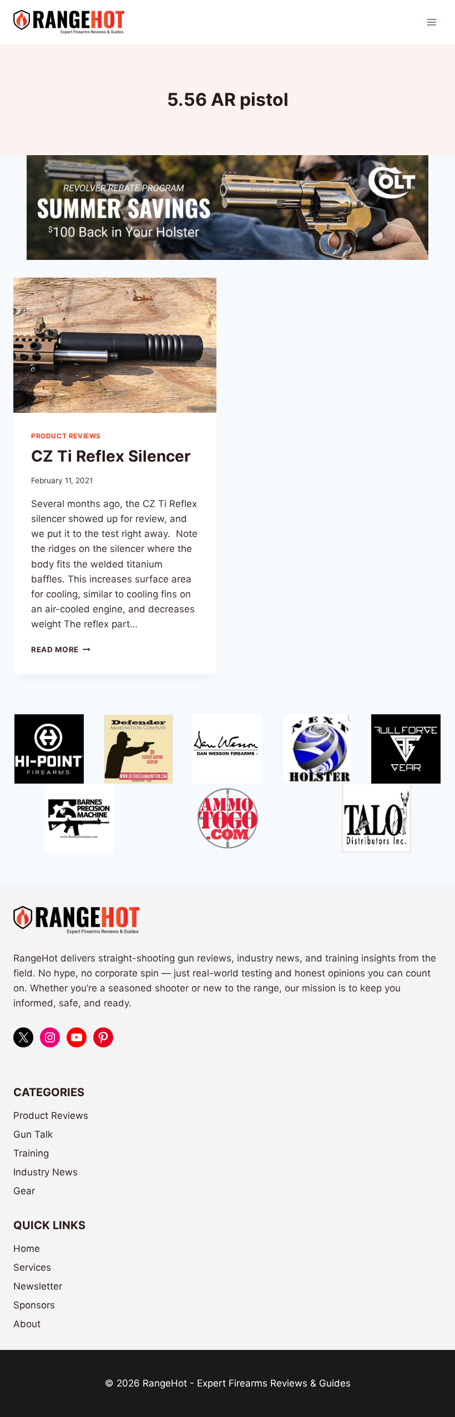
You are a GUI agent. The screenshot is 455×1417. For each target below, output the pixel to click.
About (27, 1323)
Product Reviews (66, 436)
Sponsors (34, 1305)
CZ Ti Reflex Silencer (110, 456)
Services (32, 1267)
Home (26, 1248)
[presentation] (114, 345)
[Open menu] (431, 21)
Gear (24, 1190)
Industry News (45, 1172)
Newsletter (37, 1286)
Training (31, 1153)
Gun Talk (33, 1134)
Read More (60, 649)
